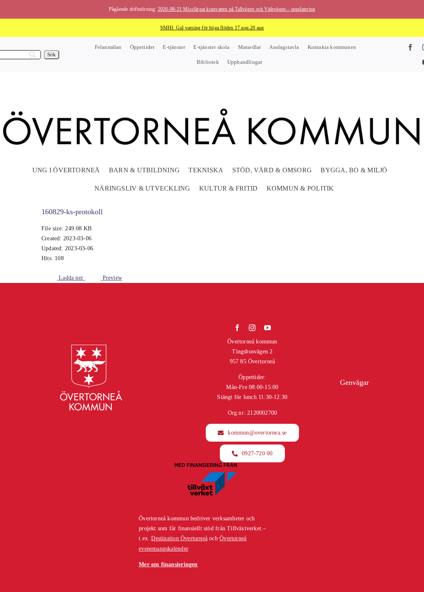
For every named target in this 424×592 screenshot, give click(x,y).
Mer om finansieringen (168, 564)
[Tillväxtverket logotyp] (206, 465)
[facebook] (410, 47)
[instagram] (252, 327)
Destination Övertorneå (179, 538)
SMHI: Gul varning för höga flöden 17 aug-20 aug (212, 28)
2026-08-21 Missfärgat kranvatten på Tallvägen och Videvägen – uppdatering (236, 9)
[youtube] (267, 327)
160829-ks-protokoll (72, 212)
